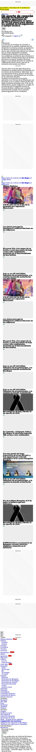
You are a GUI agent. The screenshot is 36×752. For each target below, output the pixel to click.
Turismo (3, 649)
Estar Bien (6, 664)
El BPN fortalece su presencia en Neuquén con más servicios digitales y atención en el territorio (17, 545)
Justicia (4, 644)
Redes (2, 654)
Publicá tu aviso (6, 713)
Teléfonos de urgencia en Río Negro (13, 723)
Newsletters (7, 653)
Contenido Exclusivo (7, 694)
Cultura (3, 659)
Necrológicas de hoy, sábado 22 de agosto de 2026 (17, 412)
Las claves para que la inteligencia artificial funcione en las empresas (18, 228)
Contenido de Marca (7, 695)
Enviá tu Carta (7, 687)
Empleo (3, 711)
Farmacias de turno (7, 718)
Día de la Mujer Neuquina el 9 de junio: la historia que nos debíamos (17, 502)
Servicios (3, 651)
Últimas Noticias (8, 639)
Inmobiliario (4, 692)
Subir (4, 733)
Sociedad (3, 666)
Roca (2, 703)
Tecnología (6, 673)
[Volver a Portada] (18, 12)
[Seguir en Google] (2, 41)
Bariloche (4, 705)
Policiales (3, 689)
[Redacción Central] (4, 27)
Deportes (5, 14)
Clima (4, 668)
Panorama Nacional (9, 684)
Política (3, 641)
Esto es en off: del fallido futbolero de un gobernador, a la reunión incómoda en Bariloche (17, 275)
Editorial (5, 677)
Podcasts (3, 690)
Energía (3, 646)
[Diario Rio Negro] (2, 735)
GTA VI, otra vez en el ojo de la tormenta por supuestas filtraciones (16, 206)
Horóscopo (6, 669)
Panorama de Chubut (9, 682)
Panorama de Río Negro (10, 681)
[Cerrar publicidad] (2, 632)
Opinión (3, 676)
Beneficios (4, 727)
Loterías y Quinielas (7, 716)
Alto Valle (3, 702)
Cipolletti (3, 706)
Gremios (5, 642)
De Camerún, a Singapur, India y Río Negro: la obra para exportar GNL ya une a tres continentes (17, 433)
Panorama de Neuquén (10, 679)
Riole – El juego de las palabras (11, 719)
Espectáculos (6, 663)
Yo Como (5, 674)
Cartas (4, 685)
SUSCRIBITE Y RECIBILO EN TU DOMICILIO (15, 8)
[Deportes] (3, 14)
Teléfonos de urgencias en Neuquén (13, 724)
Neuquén (3, 700)
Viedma (3, 708)
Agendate (5, 656)
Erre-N (4, 661)
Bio (3, 671)
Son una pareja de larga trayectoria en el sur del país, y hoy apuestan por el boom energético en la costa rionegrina (18, 456)
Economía (4, 647)
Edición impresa (6, 697)
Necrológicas (5, 715)
